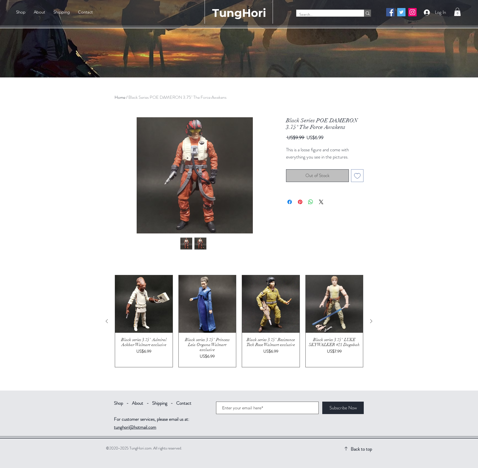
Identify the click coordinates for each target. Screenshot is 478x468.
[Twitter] (401, 12)
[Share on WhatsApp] (310, 202)
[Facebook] (390, 12)
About (137, 403)
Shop (118, 403)
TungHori (239, 13)
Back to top (361, 449)
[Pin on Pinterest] (300, 202)
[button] (457, 12)
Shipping (159, 403)
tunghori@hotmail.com (135, 427)
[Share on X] (321, 202)
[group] (239, 321)
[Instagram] (412, 12)
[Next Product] (371, 321)
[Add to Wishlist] (357, 175)
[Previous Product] (106, 321)
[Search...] (367, 13)
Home (120, 97)
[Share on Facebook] (289, 202)
